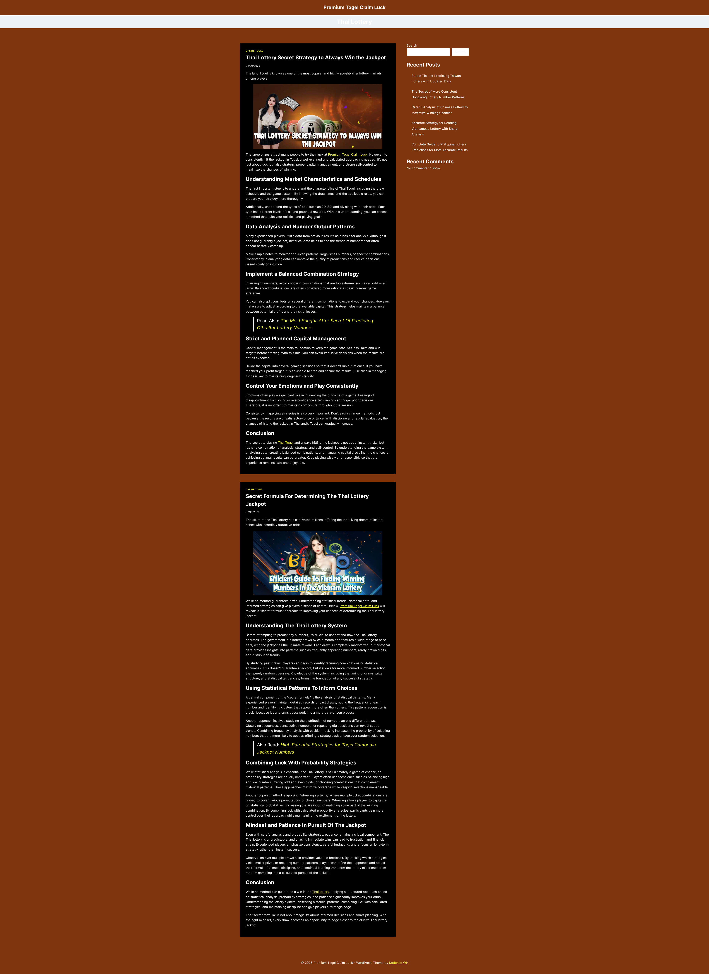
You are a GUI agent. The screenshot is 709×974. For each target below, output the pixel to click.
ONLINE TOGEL (254, 50)
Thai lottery (320, 892)
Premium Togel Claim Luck (347, 154)
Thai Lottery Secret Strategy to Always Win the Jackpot (316, 57)
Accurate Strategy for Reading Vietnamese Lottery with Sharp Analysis (435, 128)
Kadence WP (398, 963)
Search (412, 45)
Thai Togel (285, 442)
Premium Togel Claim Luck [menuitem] (359, 606)
